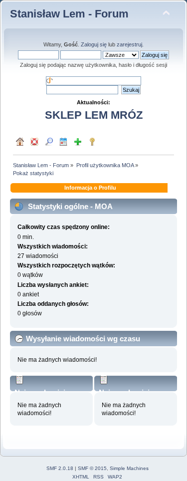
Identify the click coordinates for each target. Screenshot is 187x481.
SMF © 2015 (92, 468)
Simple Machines (129, 468)
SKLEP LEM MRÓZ (94, 115)
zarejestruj (129, 44)
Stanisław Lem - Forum (69, 13)
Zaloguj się (94, 44)
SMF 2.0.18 (59, 468)
